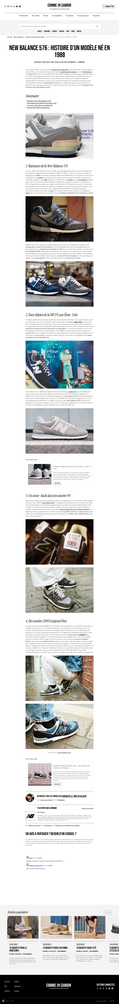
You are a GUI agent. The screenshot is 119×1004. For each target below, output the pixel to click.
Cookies (112, 1001)
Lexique (16, 991)
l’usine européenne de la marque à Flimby (74, 509)
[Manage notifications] (3, 1000)
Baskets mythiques (35, 825)
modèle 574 (72, 392)
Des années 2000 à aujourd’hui (38, 108)
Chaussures (47, 31)
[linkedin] (20, 6)
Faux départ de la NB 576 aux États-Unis (41, 103)
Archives (7, 991)
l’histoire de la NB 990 (60, 70)
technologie (82, 180)
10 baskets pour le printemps (18, 949)
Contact (16, 981)
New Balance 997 (48, 503)
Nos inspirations (57, 15)
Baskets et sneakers (73, 825)
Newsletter (110, 6)
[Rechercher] (97, 26)
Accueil (9, 37)
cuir (51, 191)
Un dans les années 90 (39, 105)
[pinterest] (11, 6)
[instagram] (8, 6)
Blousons (61, 31)
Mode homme (23, 15)
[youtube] (17, 6)
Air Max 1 (70, 180)
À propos (7, 981)
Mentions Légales (101, 1001)
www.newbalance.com (64, 753)
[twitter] (14, 6)
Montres (79, 31)
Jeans (67, 31)
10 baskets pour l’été (86, 948)
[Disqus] (59, 877)
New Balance (87, 72)
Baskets (40, 31)
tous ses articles (46, 800)
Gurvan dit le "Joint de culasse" (74, 796)
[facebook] (5, 6)
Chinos (73, 31)
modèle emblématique (68, 72)
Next (110, 912)
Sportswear (48, 825)
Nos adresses (69, 15)
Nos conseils (35, 15)
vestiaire (82, 635)
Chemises (54, 31)
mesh (27, 193)
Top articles (96, 15)
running (40, 178)
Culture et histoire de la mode (34, 37)
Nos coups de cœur (83, 15)
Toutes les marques (87, 808)
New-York (78, 322)
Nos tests (45, 15)
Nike (45, 180)
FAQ (5, 986)
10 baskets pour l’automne (55, 948)
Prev (106, 912)
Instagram (61, 800)
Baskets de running (61, 825)
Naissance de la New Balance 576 (39, 101)
